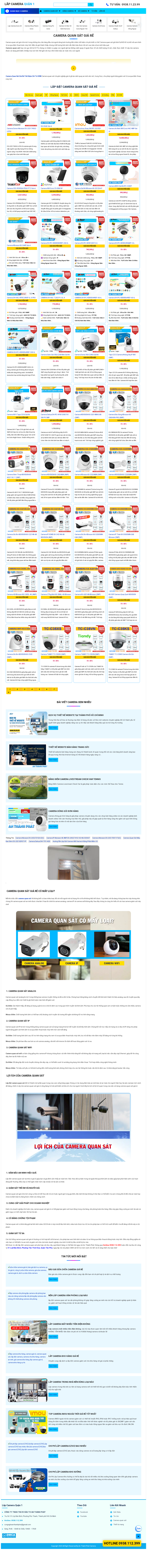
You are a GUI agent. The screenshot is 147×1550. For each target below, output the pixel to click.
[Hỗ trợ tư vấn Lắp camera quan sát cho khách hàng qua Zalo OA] (138, 1528)
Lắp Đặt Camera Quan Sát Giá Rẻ (74, 86)
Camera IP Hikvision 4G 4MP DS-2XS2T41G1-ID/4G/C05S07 (68, 838)
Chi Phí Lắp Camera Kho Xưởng (64, 1472)
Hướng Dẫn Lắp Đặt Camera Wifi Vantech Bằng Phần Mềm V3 (75, 841)
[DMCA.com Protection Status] (9, 1535)
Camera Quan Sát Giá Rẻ (73, 35)
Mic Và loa (29, 95)
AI (70, 95)
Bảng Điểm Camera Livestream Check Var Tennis (74, 779)
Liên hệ (102, 11)
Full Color (64, 95)
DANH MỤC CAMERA (19, 11)
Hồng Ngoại (54, 95)
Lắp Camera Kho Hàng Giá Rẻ (63, 1356)
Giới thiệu (117, 1512)
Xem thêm (53, 728)
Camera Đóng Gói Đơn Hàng (63, 811)
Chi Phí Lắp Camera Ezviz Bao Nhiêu (67, 1446)
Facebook (84, 1512)
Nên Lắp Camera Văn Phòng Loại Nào (68, 1295)
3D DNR (119, 95)
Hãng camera (68, 11)
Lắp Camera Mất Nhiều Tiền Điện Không (69, 1324)
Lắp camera (19, 4)
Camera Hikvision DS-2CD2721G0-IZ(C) (30, 838)
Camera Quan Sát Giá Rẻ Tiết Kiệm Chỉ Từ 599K (23, 76)
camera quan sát (24, 898)
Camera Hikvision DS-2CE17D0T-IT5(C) (106, 838)
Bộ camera (82, 11)
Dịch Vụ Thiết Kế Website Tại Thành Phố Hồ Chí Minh (76, 715)
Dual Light (39, 95)
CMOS (76, 95)
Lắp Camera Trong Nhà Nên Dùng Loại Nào (71, 1382)
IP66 (112, 95)
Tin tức (116, 1516)
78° (46, 95)
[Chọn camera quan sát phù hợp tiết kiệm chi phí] (139, 25)
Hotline (122, 1543)
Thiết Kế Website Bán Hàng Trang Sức (68, 747)
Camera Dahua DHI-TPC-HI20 (39, 841)
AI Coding (105, 95)
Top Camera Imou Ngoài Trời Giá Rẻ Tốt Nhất (72, 1414)
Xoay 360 (84, 95)
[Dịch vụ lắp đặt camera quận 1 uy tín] (41, 11)
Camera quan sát (51, 11)
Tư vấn (94, 11)
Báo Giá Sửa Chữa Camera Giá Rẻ (65, 1269)
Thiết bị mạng (118, 1524)
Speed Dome (94, 95)
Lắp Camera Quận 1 (12, 1505)
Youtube (83, 1516)
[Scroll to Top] (138, 1536)
